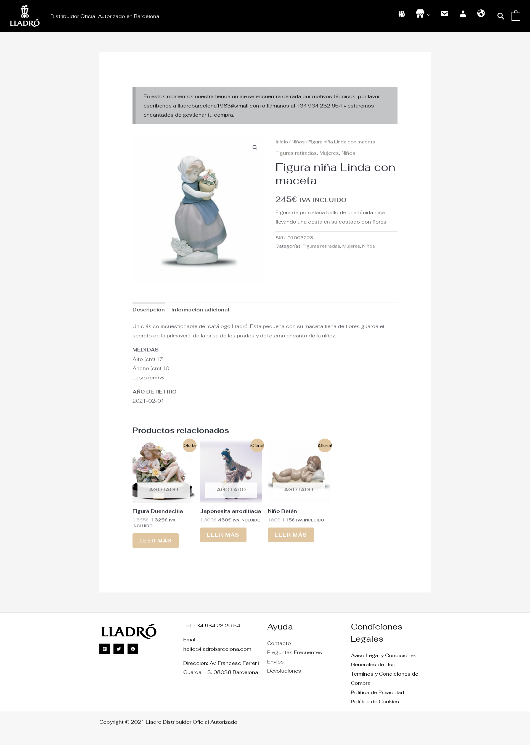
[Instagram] (104, 649)
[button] (501, 16)
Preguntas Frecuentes (294, 652)
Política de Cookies (375, 701)
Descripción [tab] (148, 309)
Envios (275, 662)
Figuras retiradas (296, 153)
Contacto (279, 643)
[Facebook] (133, 649)
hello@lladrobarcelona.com (217, 649)
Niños (298, 142)
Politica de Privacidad (377, 692)
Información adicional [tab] (200, 309)
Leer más (155, 540)
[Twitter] (118, 649)
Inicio (281, 142)
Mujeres (329, 153)
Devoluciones (284, 671)
